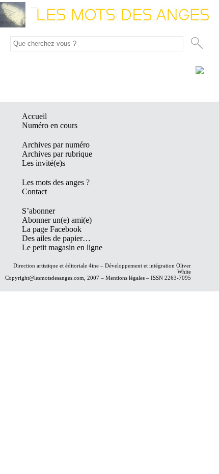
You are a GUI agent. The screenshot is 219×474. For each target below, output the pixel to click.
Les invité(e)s (43, 163)
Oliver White (183, 268)
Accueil (34, 116)
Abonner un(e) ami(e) (57, 220)
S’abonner (38, 210)
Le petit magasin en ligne (62, 247)
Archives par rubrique (57, 154)
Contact (34, 191)
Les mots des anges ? (56, 182)
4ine (94, 265)
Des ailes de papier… (56, 238)
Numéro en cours (49, 125)
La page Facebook (51, 229)
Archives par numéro (56, 144)
